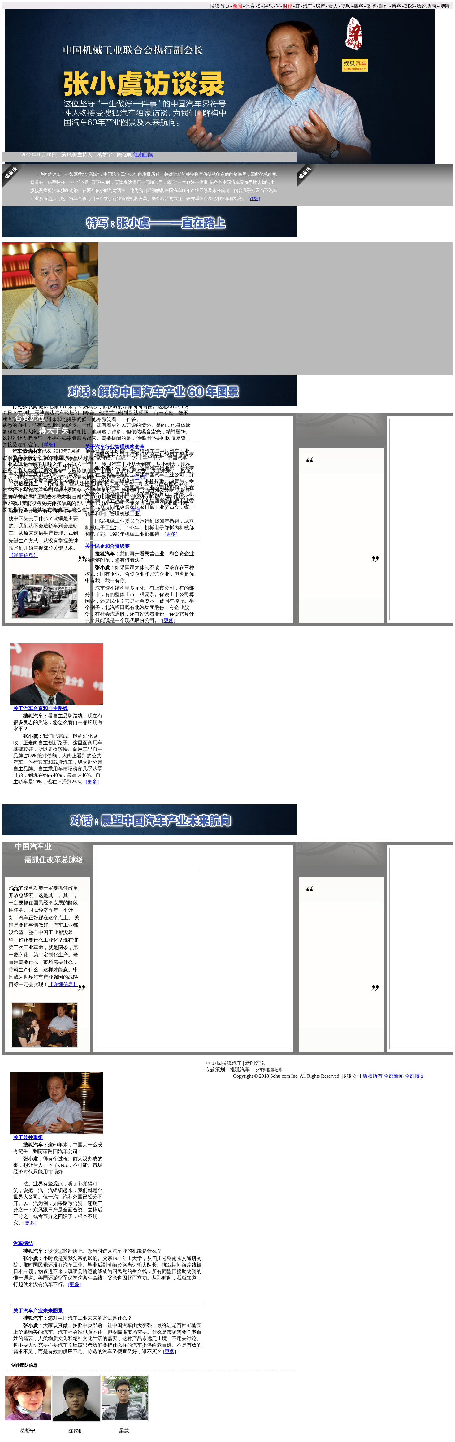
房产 (320, 6)
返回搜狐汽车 (227, 1063)
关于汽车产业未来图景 (38, 1310)
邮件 (384, 6)
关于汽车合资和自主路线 (40, 708)
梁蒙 (124, 1430)
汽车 (308, 6)
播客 (358, 6)
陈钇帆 (75, 1431)
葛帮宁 (27, 1430)
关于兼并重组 (28, 1137)
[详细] (254, 198)
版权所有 (373, 1076)
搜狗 (444, 6)
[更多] (92, 781)
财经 (287, 6)
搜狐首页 (220, 6)
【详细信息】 (23, 555)
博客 (396, 6)
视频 (346, 6)
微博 (371, 6)
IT (297, 6)
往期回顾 (143, 154)
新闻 (237, 6)
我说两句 (426, 6)
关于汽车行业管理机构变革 (115, 446)
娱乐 (268, 6)
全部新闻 (394, 1076)
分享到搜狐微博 (269, 1070)
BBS (409, 6)
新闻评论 (255, 1063)
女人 (333, 6)
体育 (250, 6)
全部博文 (415, 1076)
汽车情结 (23, 1243)
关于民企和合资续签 (107, 546)
